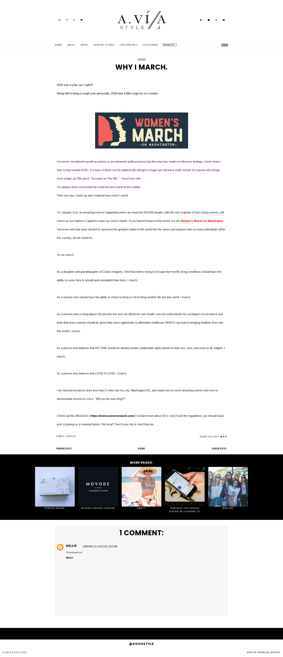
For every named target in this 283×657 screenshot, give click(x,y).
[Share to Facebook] (223, 436)
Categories (150, 44)
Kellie (72, 546)
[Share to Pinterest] (226, 436)
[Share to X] (221, 436)
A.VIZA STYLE (19, 652)
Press (84, 44)
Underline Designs (268, 652)
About (71, 44)
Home (58, 44)
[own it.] (141, 487)
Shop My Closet (103, 44)
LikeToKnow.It (129, 44)
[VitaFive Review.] (55, 487)
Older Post (219, 448)
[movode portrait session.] (98, 487)
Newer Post (64, 448)
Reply (69, 557)
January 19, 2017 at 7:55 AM (100, 546)
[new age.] (228, 487)
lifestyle (70, 436)
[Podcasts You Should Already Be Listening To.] (185, 487)
